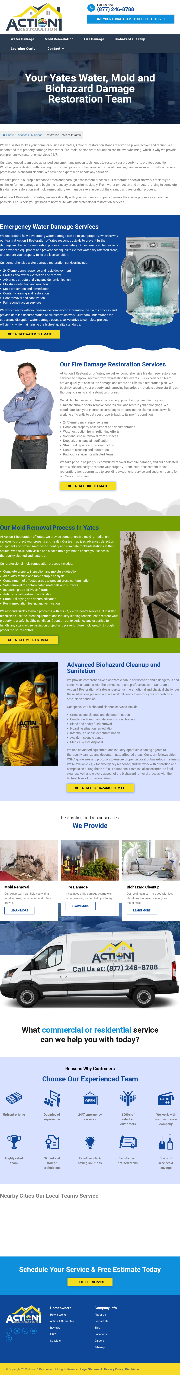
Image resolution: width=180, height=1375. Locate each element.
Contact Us (101, 1321)
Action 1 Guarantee (62, 1321)
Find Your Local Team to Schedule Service (130, 19)
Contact (53, 48)
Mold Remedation (59, 39)
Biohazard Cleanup (130, 39)
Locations (101, 1334)
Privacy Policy (113, 1369)
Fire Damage (94, 39)
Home (10, 135)
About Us (100, 1314)
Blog (97, 1328)
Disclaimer (132, 1369)
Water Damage (22, 39)
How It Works (58, 1314)
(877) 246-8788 (115, 9)
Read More (141, 910)
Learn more (19, 906)
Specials (55, 1341)
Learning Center (24, 48)
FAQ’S (53, 1334)
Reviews (55, 1328)
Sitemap (100, 1347)
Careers (99, 1341)
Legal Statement (91, 1369)
